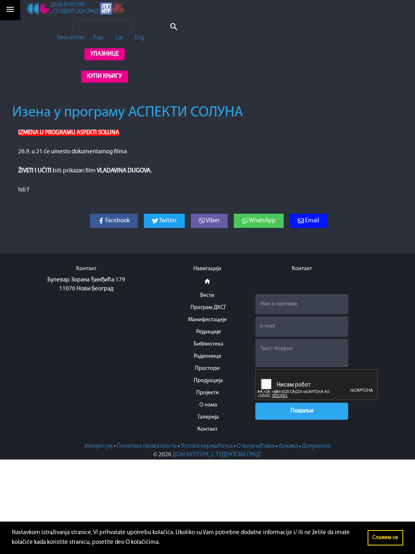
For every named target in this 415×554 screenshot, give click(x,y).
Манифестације (207, 320)
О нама (208, 405)
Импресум (99, 446)
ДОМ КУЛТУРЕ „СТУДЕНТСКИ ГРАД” (217, 455)
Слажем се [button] (385, 537)
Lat (119, 38)
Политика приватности (147, 446)
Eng (139, 38)
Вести (207, 295)
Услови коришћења (207, 446)
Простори (207, 368)
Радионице (207, 356)
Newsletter (71, 38)
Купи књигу (104, 76)
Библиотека (208, 344)
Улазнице (104, 54)
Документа (316, 446)
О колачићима (255, 446)
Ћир (98, 38)
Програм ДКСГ (208, 308)
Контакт (207, 429)
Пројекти (207, 393)
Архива (288, 446)
